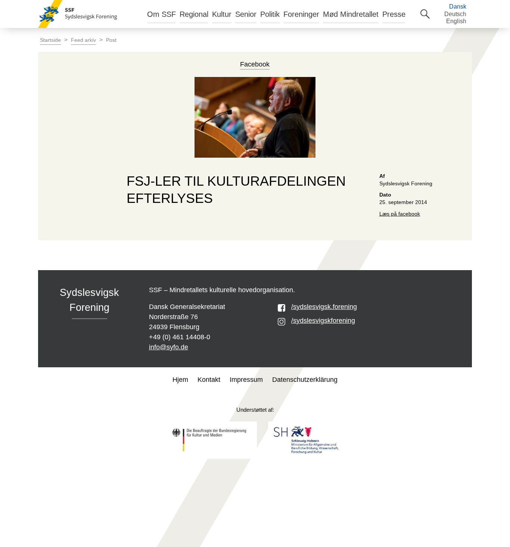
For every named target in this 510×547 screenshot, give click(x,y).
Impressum (246, 379)
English (456, 21)
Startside (50, 40)
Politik (270, 14)
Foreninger (301, 14)
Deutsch (455, 14)
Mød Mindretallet (351, 14)
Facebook (255, 64)
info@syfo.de (168, 347)
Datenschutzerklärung (305, 379)
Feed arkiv (83, 40)
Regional (194, 14)
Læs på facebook (399, 214)
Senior (245, 14)
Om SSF (161, 14)
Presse (393, 14)
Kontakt (209, 379)
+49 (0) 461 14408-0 (179, 337)
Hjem (180, 379)
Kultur (221, 14)
